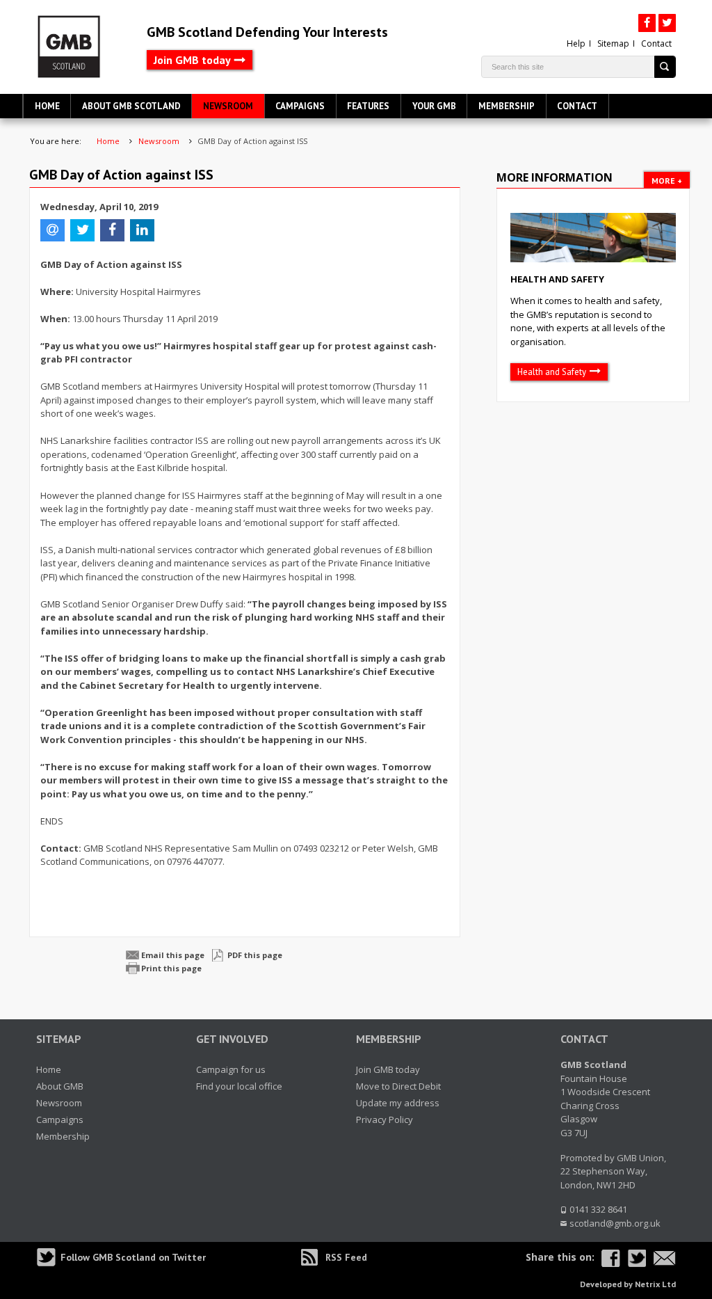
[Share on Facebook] (610, 1258)
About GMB (59, 1086)
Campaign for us (231, 1069)
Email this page (172, 955)
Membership (506, 106)
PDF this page (254, 955)
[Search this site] (665, 67)
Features (368, 106)
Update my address (397, 1103)
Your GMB (434, 106)
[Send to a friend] (665, 1258)
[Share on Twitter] (636, 1258)
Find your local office (239, 1086)
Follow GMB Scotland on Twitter (133, 1257)
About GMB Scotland (131, 106)
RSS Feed (346, 1257)
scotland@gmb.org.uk (615, 1223)
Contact (656, 43)
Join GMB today (192, 60)
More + (667, 180)
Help (576, 43)
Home (47, 106)
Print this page (171, 968)
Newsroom (228, 106)
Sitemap (613, 43)
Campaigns (300, 106)
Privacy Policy (384, 1119)
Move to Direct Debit (398, 1086)
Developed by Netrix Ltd (628, 1284)
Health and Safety (557, 279)
